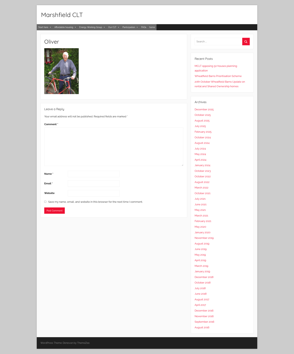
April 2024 (200, 159)
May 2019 (200, 254)
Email (48, 183)
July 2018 (200, 288)
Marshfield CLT (62, 15)
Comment (51, 124)
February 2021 (203, 221)
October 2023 (203, 170)
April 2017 (200, 304)
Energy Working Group (90, 27)
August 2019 (202, 243)
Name (48, 173)
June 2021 (200, 204)
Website (49, 193)
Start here (43, 27)
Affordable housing (63, 27)
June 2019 (201, 249)
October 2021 (202, 193)
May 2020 (200, 226)
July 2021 (200, 198)
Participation (129, 27)
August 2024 (202, 142)
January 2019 (202, 271)
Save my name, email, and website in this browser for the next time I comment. (95, 201)
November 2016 (204, 316)
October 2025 (203, 114)
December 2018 (204, 277)
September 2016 (204, 321)
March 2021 (201, 215)
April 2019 (200, 260)
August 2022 (202, 182)
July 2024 (200, 148)
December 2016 (204, 310)
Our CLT (112, 27)
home (152, 27)
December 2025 (204, 109)
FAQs (143, 27)
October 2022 (203, 176)
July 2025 (200, 126)
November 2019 (204, 237)
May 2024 (200, 154)
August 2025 (202, 120)
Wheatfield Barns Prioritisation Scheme (218, 76)
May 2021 (200, 209)
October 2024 (203, 137)
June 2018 (201, 293)
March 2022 (201, 187)
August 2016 (202, 327)
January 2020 (202, 232)
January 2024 (202, 165)
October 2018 (203, 282)
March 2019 (201, 265)
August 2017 (202, 299)
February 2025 (203, 131)
